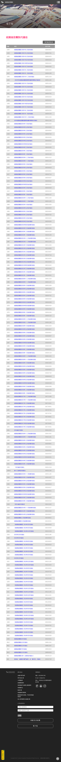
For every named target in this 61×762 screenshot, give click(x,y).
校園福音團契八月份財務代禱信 (22, 517)
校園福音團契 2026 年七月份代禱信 (23, 53)
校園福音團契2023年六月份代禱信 (23, 177)
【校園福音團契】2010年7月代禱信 (23, 625)
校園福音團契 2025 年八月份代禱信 (23, 90)
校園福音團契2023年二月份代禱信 (23, 191)
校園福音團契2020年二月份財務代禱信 (24, 312)
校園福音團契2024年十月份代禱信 (23, 123)
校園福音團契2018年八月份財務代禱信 (24, 369)
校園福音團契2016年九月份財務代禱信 (24, 443)
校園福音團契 (9, 2)
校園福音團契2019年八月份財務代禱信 (24, 332)
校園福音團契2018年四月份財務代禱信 (24, 383)
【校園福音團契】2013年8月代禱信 (23, 541)
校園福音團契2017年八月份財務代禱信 (24, 410)
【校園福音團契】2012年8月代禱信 (23, 568)
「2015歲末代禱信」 (19, 467)
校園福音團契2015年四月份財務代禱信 (24, 494)
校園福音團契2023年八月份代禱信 (23, 171)
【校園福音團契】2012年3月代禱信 (23, 581)
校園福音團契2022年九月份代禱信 (23, 208)
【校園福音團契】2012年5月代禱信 (23, 575)
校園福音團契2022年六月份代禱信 (23, 218)
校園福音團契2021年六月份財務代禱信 (24, 258)
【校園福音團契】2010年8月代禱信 (23, 622)
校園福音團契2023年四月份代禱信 (23, 184)
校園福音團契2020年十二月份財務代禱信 (25, 278)
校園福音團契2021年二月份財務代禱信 (24, 272)
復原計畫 (20, 690)
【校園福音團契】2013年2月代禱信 (23, 554)
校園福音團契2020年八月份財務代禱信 (24, 292)
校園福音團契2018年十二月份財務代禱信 (25, 356)
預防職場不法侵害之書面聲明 (24, 685)
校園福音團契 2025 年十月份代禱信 (23, 83)
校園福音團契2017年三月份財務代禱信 (24, 426)
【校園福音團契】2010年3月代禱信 (23, 635)
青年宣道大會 (21, 677)
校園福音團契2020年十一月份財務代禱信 (25, 282)
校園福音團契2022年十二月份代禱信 (24, 197)
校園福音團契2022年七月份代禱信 (23, 214)
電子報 (35, 726)
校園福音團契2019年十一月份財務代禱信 (25, 322)
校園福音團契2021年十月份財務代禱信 (24, 245)
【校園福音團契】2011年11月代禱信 (23, 591)
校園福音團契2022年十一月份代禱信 (24, 201)
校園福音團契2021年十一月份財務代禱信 (25, 241)
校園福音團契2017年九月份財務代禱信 (24, 406)
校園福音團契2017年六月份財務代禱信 (24, 416)
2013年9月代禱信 (19, 538)
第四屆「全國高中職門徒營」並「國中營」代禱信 (27, 659)
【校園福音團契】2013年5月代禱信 (23, 544)
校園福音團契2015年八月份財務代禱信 (24, 484)
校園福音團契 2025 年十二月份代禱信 (24, 76)
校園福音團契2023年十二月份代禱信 (24, 157)
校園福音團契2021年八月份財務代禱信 (24, 251)
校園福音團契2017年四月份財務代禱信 (24, 423)
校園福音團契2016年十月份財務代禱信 (24, 440)
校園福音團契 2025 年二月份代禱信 (23, 110)
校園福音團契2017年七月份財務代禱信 (24, 413)
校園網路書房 (21, 682)
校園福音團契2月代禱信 (20, 639)
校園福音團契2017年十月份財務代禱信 (24, 403)
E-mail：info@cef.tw (40, 677)
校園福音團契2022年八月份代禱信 (23, 211)
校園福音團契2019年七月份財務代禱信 (24, 336)
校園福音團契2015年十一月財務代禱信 (24, 474)
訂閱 (19, 715)
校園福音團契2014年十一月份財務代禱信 (25, 507)
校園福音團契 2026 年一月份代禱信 (23, 73)
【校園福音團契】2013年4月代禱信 (23, 548)
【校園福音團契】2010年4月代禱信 (23, 632)
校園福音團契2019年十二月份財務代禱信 (25, 319)
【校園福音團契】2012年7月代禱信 (23, 571)
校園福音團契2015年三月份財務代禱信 (24, 497)
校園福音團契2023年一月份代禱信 (23, 194)
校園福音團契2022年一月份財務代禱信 (24, 235)
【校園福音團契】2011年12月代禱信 (24, 588)
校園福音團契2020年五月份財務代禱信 (24, 302)
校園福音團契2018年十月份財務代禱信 (24, 362)
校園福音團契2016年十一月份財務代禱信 (25, 437)
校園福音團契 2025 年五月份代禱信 (23, 100)
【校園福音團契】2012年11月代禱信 (24, 561)
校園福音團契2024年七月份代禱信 (23, 134)
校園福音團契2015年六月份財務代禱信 (24, 487)
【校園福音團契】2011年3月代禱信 (23, 612)
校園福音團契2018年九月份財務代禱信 (24, 366)
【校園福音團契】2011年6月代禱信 (23, 605)
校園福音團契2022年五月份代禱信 (23, 221)
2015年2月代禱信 (19, 558)
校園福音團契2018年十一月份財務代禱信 (25, 359)
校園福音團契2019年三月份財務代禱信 (24, 346)
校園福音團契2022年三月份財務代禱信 (24, 228)
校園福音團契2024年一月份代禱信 (23, 154)
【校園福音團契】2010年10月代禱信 (24, 618)
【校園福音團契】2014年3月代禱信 (23, 524)
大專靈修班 (20, 680)
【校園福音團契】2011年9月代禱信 (23, 598)
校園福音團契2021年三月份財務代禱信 (24, 268)
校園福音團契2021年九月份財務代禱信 (24, 248)
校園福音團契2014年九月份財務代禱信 (24, 514)
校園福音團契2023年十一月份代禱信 (24, 160)
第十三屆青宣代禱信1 (20, 470)
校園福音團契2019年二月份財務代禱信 (24, 349)
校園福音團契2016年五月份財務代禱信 (24, 453)
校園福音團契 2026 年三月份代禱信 (23, 66)
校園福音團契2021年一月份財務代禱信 (24, 275)
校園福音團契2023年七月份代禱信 (23, 174)
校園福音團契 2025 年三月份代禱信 (23, 107)
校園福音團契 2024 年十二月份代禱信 (24, 117)
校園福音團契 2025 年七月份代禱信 (23, 93)
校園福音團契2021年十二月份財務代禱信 (25, 238)
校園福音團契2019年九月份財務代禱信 (24, 329)
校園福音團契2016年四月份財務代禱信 (24, 457)
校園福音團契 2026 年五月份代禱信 (23, 59)
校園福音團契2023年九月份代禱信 (23, 167)
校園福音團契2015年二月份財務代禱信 (24, 501)
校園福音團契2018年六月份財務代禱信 (24, 376)
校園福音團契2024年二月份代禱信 (23, 150)
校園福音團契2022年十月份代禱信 (23, 204)
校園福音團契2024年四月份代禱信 (23, 144)
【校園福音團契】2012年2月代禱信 (23, 585)
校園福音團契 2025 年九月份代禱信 (23, 86)
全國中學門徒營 (21, 675)
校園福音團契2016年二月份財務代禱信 (24, 463)
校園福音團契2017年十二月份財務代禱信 (25, 396)
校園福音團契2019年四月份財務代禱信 (24, 342)
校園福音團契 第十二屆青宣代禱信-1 (23, 655)
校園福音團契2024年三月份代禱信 (23, 147)
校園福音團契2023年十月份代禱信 (23, 164)
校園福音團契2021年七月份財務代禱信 (24, 255)
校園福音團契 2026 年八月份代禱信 (23, 49)
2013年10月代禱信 (19, 534)
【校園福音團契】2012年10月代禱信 (24, 565)
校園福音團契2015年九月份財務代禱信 (24, 480)
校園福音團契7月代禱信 (20, 649)
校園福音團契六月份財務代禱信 (22, 521)
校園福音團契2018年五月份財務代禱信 (24, 379)
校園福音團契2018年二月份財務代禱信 (24, 389)
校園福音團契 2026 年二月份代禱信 (23, 70)
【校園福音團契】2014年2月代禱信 (23, 527)
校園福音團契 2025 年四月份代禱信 (23, 103)
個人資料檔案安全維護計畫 (24, 699)
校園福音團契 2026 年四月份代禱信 (23, 63)
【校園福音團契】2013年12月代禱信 (24, 531)
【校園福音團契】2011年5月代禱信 (23, 608)
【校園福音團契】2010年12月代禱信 (24, 615)
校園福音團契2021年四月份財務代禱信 (24, 265)
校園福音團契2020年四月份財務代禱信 (24, 305)
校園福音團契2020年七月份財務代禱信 (24, 295)
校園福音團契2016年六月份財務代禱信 (24, 450)
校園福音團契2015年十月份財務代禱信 (24, 477)
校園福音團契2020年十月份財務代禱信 (24, 285)
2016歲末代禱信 (18, 430)
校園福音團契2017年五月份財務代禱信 (24, 420)
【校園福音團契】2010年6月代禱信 (23, 628)
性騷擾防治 (20, 687)
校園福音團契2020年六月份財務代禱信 (24, 299)
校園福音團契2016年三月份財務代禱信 (24, 460)
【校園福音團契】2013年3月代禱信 (23, 551)
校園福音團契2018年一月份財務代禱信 (24, 393)
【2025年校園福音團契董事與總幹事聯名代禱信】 (27, 80)
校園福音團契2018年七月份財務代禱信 (24, 373)
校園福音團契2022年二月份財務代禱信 (24, 231)
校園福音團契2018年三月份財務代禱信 (24, 386)
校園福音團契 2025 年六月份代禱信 (23, 96)
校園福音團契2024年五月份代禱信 (23, 140)
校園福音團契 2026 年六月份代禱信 (23, 56)
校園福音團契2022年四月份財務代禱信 (24, 224)
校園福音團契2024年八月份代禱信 (23, 130)
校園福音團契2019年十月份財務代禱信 (24, 325)
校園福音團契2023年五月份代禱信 (23, 181)
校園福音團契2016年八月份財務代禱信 (24, 447)
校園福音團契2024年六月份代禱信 (23, 137)
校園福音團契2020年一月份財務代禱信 (24, 315)
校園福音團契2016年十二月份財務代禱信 (25, 433)
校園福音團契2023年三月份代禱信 (23, 187)
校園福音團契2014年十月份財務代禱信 (24, 511)
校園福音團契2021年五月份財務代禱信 (24, 262)
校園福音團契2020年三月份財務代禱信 (24, 309)
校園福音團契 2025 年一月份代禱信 (23, 113)
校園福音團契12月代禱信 (20, 642)
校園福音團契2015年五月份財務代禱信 (24, 490)
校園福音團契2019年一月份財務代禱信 (24, 352)
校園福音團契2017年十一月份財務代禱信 (25, 400)
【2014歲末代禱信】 (19, 504)
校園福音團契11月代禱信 (20, 645)
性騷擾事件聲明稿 (22, 692)
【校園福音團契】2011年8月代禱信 (23, 602)
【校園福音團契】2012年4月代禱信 (23, 578)
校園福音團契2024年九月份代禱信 (23, 127)
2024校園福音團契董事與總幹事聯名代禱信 (25, 120)
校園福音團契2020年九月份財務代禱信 (24, 288)
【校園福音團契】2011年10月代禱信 (24, 595)
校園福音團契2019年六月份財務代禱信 (24, 339)
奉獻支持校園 (35, 720)
